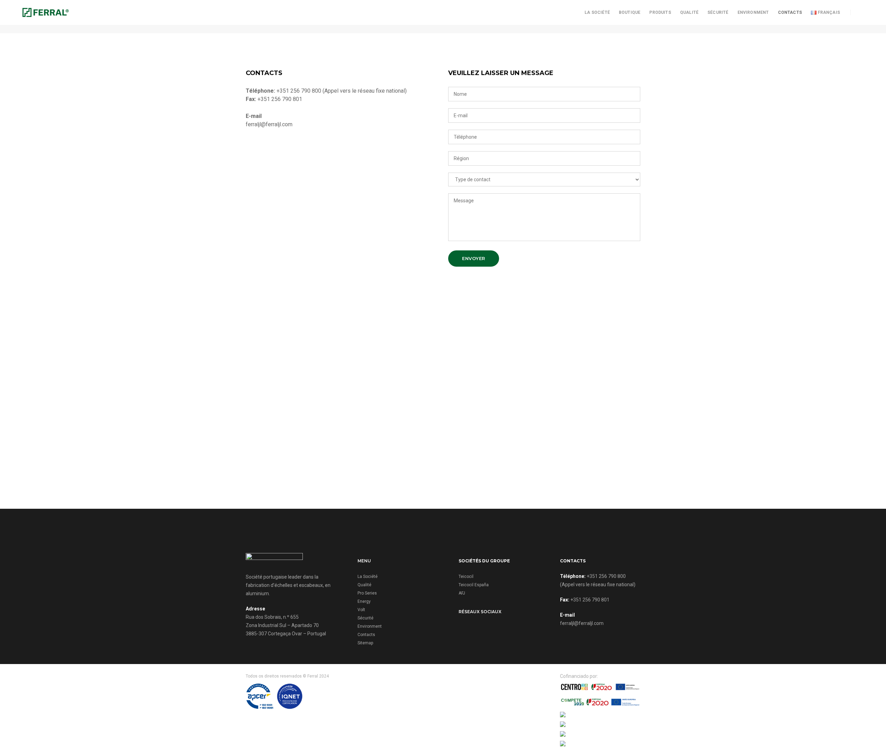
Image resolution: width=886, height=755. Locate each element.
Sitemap (365, 643)
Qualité (689, 12)
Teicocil (466, 576)
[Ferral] (45, 12)
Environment (753, 12)
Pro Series (367, 593)
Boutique (629, 12)
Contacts (790, 12)
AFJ (462, 593)
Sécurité (717, 12)
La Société (597, 12)
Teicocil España (474, 584)
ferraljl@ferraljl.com (582, 623)
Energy (364, 601)
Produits (660, 12)
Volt (361, 609)
